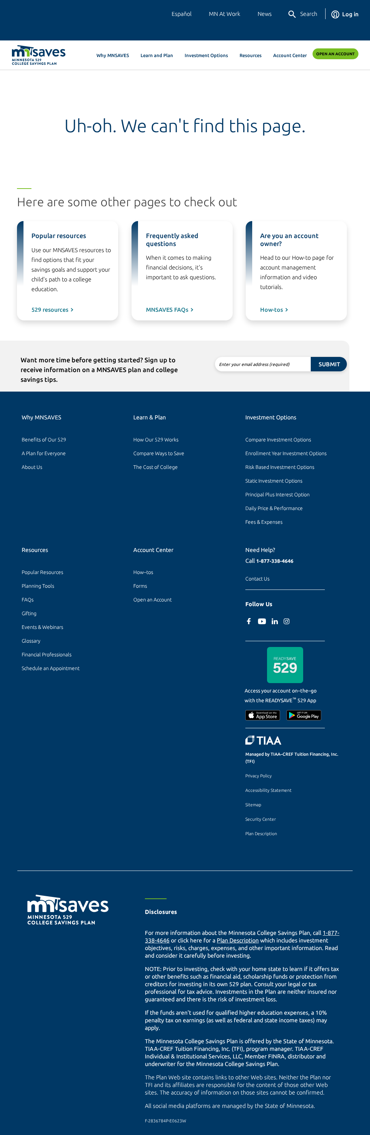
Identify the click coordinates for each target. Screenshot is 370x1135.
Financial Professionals (47, 654)
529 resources (49, 309)
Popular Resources (42, 572)
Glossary (31, 641)
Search (308, 13)
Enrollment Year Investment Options (286, 453)
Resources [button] (251, 55)
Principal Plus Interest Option (277, 494)
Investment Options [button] (206, 55)
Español (182, 13)
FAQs (28, 600)
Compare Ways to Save (158, 453)
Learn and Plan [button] (157, 55)
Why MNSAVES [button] (112, 55)
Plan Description (261, 833)
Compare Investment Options (278, 440)
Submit (329, 364)
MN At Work (224, 13)
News (265, 13)
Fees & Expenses (264, 522)
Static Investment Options (273, 481)
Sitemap (253, 804)
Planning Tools (38, 586)
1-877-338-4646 (274, 561)
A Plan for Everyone (44, 453)
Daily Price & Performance (274, 508)
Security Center (260, 819)
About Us (32, 467)
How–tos (143, 572)
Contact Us (257, 579)
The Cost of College (155, 467)
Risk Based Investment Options (279, 467)
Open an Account (335, 54)
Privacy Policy (258, 775)
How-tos (271, 309)
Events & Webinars (42, 627)
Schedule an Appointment (50, 668)
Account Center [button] (290, 55)
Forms (140, 586)
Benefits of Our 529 (44, 440)
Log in (350, 14)
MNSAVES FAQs (167, 309)
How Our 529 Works (155, 440)
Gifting (29, 613)
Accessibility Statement (268, 790)
